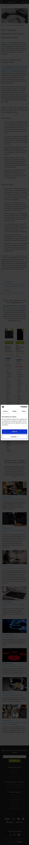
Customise (14, 436)
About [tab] (23, 411)
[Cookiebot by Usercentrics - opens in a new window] (20, 407)
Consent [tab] (5, 411)
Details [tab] (14, 411)
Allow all (14, 431)
